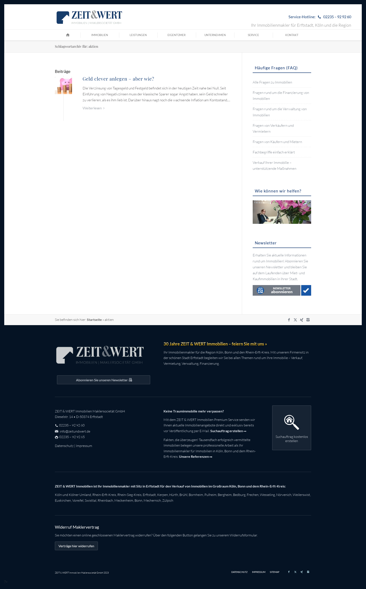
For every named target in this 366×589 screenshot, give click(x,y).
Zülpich (167, 500)
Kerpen (162, 495)
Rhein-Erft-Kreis (104, 495)
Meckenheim (123, 500)
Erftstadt (149, 495)
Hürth (173, 495)
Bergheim (225, 495)
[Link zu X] (295, 320)
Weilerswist (301, 495)
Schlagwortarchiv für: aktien (76, 46)
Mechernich (152, 500)
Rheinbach (105, 500)
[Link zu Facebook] (289, 320)
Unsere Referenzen (194, 456)
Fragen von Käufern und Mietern (277, 141)
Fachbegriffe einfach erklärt (274, 152)
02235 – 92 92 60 (72, 425)
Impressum (84, 446)
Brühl (183, 495)
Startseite (94, 319)
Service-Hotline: (319, 16)
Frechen (253, 495)
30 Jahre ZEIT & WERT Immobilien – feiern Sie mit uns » (215, 343)
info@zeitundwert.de (74, 431)
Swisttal (90, 500)
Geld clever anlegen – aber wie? (118, 78)
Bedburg (239, 495)
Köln (58, 495)
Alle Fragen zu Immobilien (272, 82)
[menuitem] (318, 17)
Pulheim (210, 495)
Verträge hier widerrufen (76, 546)
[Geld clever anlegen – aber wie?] (63, 85)
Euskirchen (63, 500)
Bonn (138, 500)
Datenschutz (64, 446)
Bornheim (196, 495)
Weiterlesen (92, 108)
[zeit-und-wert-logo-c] (89, 17)
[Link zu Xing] (301, 320)
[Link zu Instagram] (308, 320)
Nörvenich (283, 495)
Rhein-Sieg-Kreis (129, 495)
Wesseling (267, 495)
